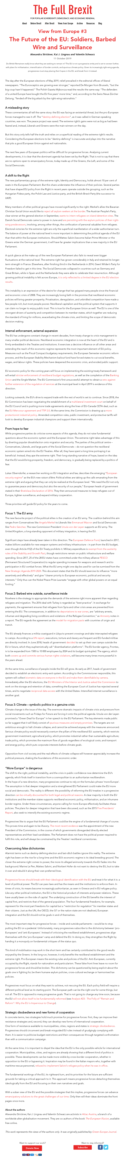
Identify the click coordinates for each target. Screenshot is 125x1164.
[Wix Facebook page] (100, 1147)
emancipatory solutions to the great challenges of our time (37, 1096)
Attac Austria (89, 1114)
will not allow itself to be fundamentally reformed (39, 998)
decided (70, 642)
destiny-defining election (56, 116)
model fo (61, 620)
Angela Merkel (47, 522)
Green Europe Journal (104, 1131)
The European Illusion (97, 1118)
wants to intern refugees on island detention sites (86, 215)
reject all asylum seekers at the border (64, 211)
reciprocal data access (43, 690)
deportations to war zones (74, 611)
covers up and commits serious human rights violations (40, 655)
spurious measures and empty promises (70, 722)
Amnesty (105, 615)
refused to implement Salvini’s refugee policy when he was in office (71, 1065)
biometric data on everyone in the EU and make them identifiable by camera (67, 677)
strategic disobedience (102, 1026)
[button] (82, 1147)
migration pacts (75, 620)
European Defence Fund (86, 540)
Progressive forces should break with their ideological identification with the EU (48, 879)
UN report (38, 638)
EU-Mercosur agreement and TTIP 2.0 (29, 410)
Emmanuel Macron (82, 522)
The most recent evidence (64, 825)
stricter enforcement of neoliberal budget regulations (45, 375)
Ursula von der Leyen (73, 526)
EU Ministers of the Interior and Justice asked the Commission (81, 682)
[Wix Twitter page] (105, 1147)
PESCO (104, 557)
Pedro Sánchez (18, 526)
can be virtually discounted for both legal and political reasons (49, 795)
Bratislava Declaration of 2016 (37, 490)
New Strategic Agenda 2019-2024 (23, 571)
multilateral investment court (87, 401)
